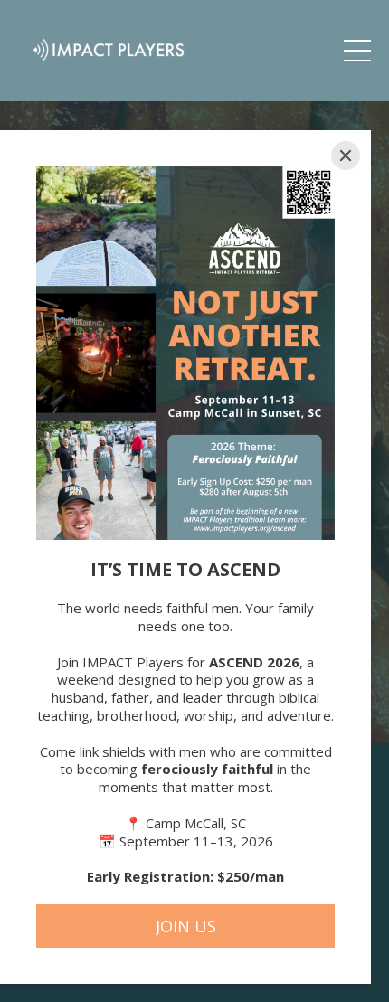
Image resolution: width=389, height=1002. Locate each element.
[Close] (345, 155)
